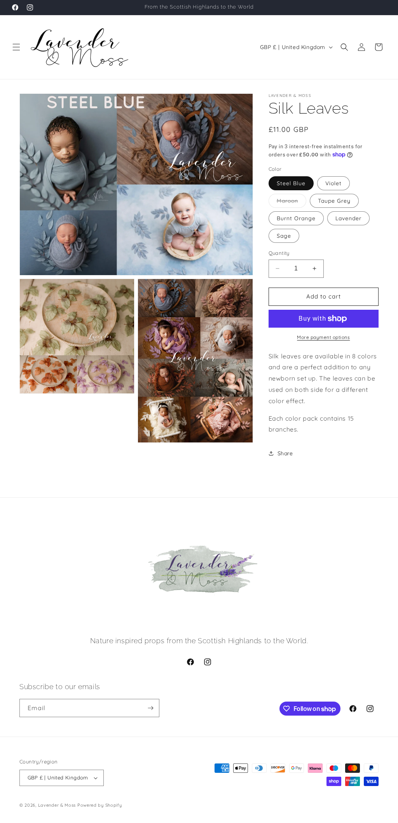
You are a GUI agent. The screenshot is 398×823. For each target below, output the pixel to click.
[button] (16, 47)
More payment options (323, 337)
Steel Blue (291, 183)
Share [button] (285, 453)
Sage (284, 235)
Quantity (279, 253)
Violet (333, 183)
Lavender (348, 218)
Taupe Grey (334, 200)
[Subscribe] (150, 708)
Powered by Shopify (99, 805)
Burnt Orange (296, 218)
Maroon (291, 202)
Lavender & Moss (57, 805)
